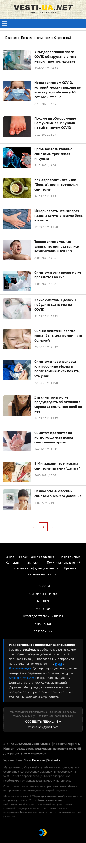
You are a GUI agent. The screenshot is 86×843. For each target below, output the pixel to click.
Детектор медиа (20, 668)
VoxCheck (29, 678)
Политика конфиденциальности (35, 568)
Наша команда (70, 557)
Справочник (43, 632)
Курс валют (43, 624)
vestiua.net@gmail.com (43, 727)
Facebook (38, 760)
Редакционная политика (36, 557)
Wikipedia (53, 760)
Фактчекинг (33, 563)
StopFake (15, 678)
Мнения (43, 601)
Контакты (12, 563)
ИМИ (58, 663)
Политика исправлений (63, 563)
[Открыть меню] (4, 23)
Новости (43, 586)
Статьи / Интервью (43, 594)
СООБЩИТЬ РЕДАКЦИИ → (43, 721)
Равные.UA (43, 609)
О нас (10, 557)
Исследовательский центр (43, 616)
